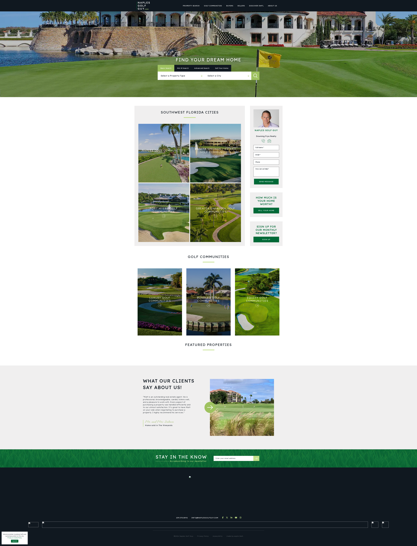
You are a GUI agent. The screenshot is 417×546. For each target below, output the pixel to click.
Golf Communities (213, 6)
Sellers (241, 6)
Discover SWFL (256, 6)
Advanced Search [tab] (201, 68)
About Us (272, 6)
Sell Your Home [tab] (221, 68)
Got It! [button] (14, 541)
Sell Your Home (266, 210)
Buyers (229, 6)
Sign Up (266, 239)
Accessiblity (217, 536)
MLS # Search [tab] (183, 68)
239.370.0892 (182, 518)
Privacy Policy (203, 536)
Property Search (191, 6)
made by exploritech (235, 536)
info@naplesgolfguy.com (204, 518)
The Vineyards (166, 425)
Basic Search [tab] (166, 68)
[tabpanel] (208, 76)
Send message (266, 182)
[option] (170, 416)
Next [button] (210, 407)
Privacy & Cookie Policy (14, 538)
